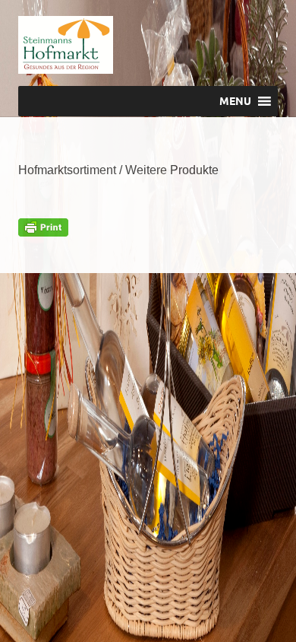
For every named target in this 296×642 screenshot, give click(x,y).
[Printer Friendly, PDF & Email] (43, 226)
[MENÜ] (256, 43)
